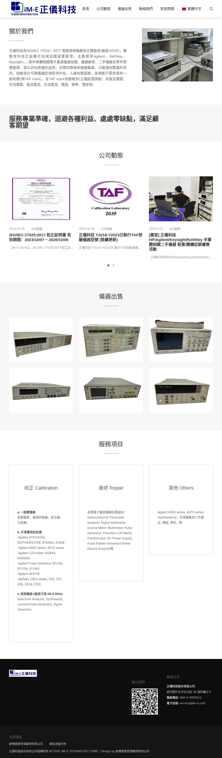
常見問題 (167, 9)
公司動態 (103, 9)
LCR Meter (111, 379)
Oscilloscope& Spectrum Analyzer (181, 328)
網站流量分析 (57, 743)
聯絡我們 (146, 9)
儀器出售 (125, 9)
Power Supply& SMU (111, 328)
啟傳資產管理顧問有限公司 (26, 743)
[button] (108, 265)
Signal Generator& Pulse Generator (41, 379)
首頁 (85, 9)
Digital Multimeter (40, 328)
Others (181, 379)
